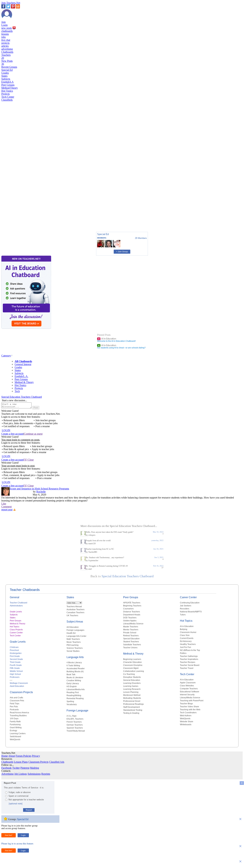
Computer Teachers (189, 688)
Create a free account (12, 433)
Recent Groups (9, 66)
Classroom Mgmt (130, 668)
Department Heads (131, 615)
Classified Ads (56, 761)
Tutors (183, 615)
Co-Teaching (129, 674)
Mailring (34, 767)
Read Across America (19, 712)
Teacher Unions (130, 647)
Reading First (73, 692)
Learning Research (132, 689)
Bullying (183, 629)
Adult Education (17, 686)
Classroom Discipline (132, 665)
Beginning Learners (132, 659)
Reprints (45, 773)
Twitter (16, 767)
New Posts (7, 62)
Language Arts (75, 657)
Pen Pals (14, 706)
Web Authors (185, 715)
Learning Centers (18, 733)
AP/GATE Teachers (131, 603)
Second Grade (16, 659)
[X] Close (28, 459)
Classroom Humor (188, 632)
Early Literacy (73, 683)
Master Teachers (130, 626)
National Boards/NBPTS (191, 612)
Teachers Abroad (74, 606)
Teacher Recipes (187, 662)
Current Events (186, 638)
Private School (129, 632)
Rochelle (41, 491)
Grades (5, 72)
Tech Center (7, 96)
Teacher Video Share (189, 706)
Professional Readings (133, 704)
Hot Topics (7, 90)
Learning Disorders (132, 683)
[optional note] (15, 803)
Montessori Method (131, 695)
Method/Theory (9, 87)
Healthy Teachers (188, 644)
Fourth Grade (16, 665)
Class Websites (187, 685)
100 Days (14, 718)
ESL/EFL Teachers (75, 719)
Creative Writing (74, 680)
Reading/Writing (74, 695)
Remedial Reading (75, 698)
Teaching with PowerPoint (191, 700)
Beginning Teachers (132, 606)
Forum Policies (23, 755)
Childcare (14, 647)
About (11, 755)
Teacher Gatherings (189, 656)
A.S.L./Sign (72, 716)
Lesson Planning (130, 692)
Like (3, 503)
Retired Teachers (131, 635)
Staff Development (131, 707)
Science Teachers (75, 648)
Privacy (36, 755)
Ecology (13, 730)
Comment (6, 506)
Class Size (185, 635)
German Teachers (75, 725)
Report (29, 810)
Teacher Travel (186, 668)
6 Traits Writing (73, 665)
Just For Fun (185, 647)
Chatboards (7, 52)
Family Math (15, 721)
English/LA (7, 81)
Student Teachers (131, 641)
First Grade (15, 656)
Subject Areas (75, 621)
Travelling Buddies (18, 715)
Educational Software (189, 691)
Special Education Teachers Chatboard (21, 396)
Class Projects (16, 629)
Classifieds (7, 99)
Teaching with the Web (190, 709)
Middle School (16, 671)
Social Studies (73, 651)
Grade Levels (16, 612)
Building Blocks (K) (75, 671)
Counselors (128, 609)
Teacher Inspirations (189, 659)
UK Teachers (72, 615)
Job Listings (20, 773)
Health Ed (71, 633)
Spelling (70, 701)
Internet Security (187, 694)
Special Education (131, 638)
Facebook (6, 767)
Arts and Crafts (16, 697)
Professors (14, 677)
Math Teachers (73, 639)
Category (6, 355)
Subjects (5, 78)
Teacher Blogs (186, 703)
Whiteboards (185, 724)
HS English (72, 686)
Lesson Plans (21, 761)
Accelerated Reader (76, 668)
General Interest (23, 364)
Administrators (16, 606)
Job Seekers (185, 606)
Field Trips (14, 703)
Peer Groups (7, 84)
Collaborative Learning (133, 671)
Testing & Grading (131, 713)
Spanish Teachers (75, 728)
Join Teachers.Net (10, 2)
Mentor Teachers (130, 629)
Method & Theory (24, 382)
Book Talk (71, 674)
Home (4, 755)
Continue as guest (33, 433)
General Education (131, 680)
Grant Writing (16, 727)
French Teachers (74, 722)
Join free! (8, 835)
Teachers (6, 56)
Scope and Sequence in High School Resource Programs (39, 488)
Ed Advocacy (186, 641)
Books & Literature (75, 677)
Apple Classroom (188, 682)
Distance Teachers (131, 612)
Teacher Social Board (189, 665)
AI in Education (107, 338)
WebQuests (15, 739)
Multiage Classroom (19, 683)
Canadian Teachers (75, 612)
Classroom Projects (21, 692)
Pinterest (24, 767)
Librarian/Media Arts (76, 689)
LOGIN (6, 430)
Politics (183, 653)
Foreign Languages (75, 630)
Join (3, 22)
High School (15, 674)
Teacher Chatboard (18, 603)
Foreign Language (77, 710)
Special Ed (7, 69)
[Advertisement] (15, 217)
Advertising (7, 773)
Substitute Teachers (132, 644)
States (4, 75)
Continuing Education (190, 603)
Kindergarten (16, 653)
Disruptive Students (132, 677)
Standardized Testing (132, 710)
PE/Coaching (73, 645)
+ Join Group (122, 251)
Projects (5, 93)
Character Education (132, 662)
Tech (17, 391)
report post (6, 509)
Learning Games (130, 686)
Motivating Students (132, 698)
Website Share (186, 721)
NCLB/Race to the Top (190, 650)
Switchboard (15, 736)
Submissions (34, 773)
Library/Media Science (133, 623)
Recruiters (184, 609)
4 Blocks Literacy (74, 662)
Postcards (14, 709)
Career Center (16, 632)
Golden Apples (129, 620)
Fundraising (15, 724)
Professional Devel (131, 701)
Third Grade (15, 662)
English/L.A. (21, 376)
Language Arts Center (76, 636)
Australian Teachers (75, 609)
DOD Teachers (129, 618)
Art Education (73, 627)
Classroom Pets (17, 700)
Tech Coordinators (188, 712)
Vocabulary (72, 704)
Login (4, 25)
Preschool (14, 650)
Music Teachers (74, 642)
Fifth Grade (15, 668)
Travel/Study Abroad (76, 731)
